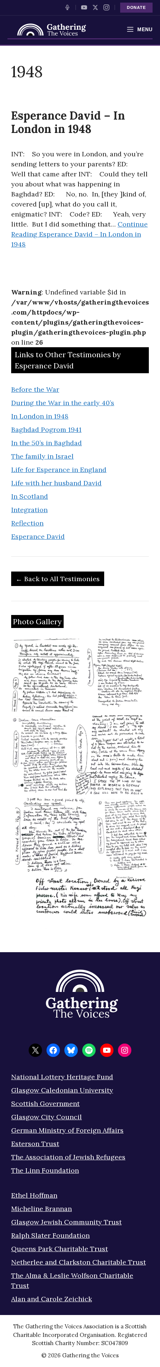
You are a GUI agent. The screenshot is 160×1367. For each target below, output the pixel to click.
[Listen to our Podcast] (67, 7)
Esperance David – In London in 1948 (68, 122)
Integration (29, 509)
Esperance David (38, 536)
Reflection (27, 523)
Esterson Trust (35, 1143)
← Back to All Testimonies (58, 579)
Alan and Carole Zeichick (51, 1299)
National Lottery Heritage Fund (62, 1077)
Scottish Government (45, 1103)
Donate (136, 7)
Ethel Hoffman (34, 1195)
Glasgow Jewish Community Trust (66, 1222)
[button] (45, 675)
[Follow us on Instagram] (106, 7)
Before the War (35, 389)
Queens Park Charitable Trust (59, 1248)
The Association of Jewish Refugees (68, 1157)
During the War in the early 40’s (62, 402)
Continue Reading (79, 234)
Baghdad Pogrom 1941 (46, 429)
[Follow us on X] (95, 7)
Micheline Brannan (41, 1208)
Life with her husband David (56, 483)
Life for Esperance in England (58, 469)
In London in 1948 (39, 416)
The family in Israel (42, 456)
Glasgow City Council (46, 1117)
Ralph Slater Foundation (50, 1235)
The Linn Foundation (45, 1170)
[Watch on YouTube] (84, 7)
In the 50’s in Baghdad (46, 443)
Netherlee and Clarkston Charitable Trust (78, 1262)
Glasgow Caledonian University (62, 1090)
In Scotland (29, 496)
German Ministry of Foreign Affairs (67, 1130)
